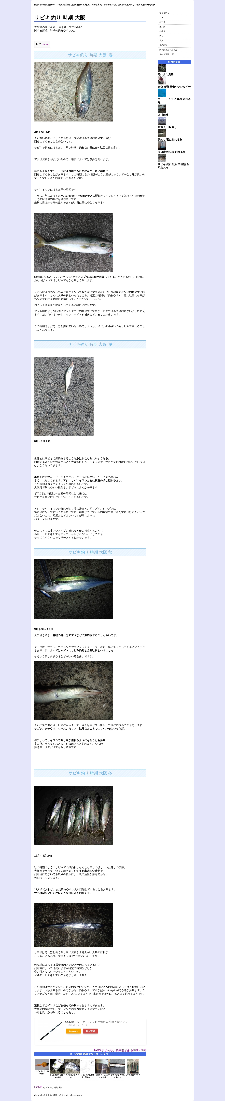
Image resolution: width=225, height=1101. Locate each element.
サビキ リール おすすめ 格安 (103, 1076)
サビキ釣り (164, 13)
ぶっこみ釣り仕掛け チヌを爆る (57, 1076)
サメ (161, 17)
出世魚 (162, 22)
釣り (161, 36)
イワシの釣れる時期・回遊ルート (87, 1076)
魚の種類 (163, 45)
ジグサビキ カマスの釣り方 (118, 1076)
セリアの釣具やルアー (133, 1076)
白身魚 (162, 31)
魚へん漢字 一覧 (166, 54)
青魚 (161, 40)
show (45, 44)
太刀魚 (162, 27)
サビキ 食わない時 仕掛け (42, 1072)
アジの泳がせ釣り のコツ (72, 1076)
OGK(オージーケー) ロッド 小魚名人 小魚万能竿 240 (96, 1021)
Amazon (73, 1031)
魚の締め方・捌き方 (168, 50)
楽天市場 (90, 1031)
